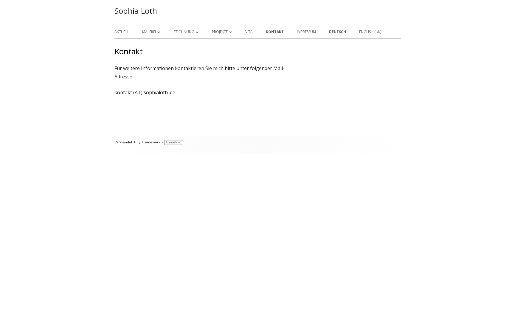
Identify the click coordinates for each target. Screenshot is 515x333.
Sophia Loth (135, 10)
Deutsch (337, 31)
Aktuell (121, 31)
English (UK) (370, 31)
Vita (249, 31)
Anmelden (173, 142)
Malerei (149, 31)
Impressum (306, 31)
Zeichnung (183, 31)
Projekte (220, 31)
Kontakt (275, 31)
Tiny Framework (147, 142)
